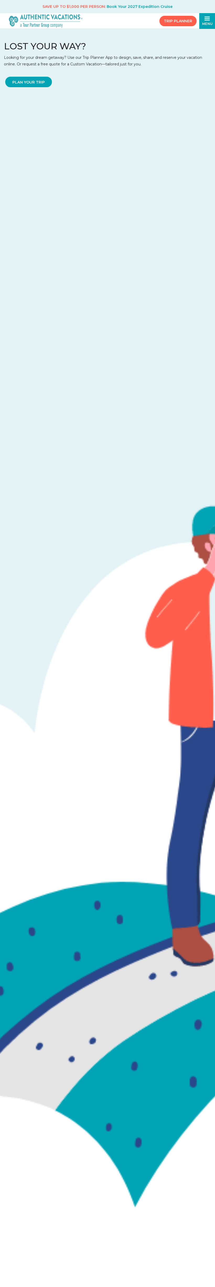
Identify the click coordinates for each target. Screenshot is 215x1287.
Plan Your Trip (28, 82)
